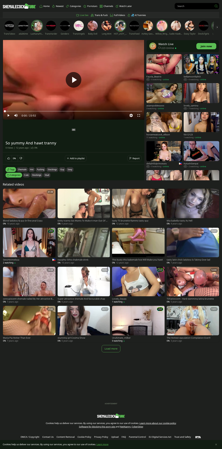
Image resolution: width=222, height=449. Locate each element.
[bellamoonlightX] (201, 67)
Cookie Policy (84, 436)
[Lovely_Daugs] (138, 285)
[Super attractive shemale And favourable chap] (84, 285)
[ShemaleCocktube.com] (19, 6)
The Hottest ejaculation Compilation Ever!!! (188, 338)
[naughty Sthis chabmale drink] (84, 246)
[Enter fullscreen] (138, 115)
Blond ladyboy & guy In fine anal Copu (22, 221)
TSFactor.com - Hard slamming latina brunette (190, 299)
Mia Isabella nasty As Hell (179, 221)
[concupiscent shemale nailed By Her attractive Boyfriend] (29, 285)
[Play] (73, 80)
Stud (47, 175)
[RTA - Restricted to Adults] (198, 437)
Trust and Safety (182, 436)
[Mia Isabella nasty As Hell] (193, 207)
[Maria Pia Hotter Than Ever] (29, 324)
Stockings (36, 175)
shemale (22, 169)
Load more (111, 348)
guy (62, 169)
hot (31, 169)
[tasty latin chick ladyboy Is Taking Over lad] (193, 246)
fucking (40, 169)
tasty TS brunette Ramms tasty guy (130, 221)
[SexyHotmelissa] (29, 246)
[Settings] (131, 115)
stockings (52, 169)
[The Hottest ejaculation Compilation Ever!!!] (193, 324)
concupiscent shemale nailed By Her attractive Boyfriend (28, 299)
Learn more (102, 444)
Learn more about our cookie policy (157, 423)
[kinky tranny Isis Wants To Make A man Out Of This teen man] (84, 207)
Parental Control (137, 436)
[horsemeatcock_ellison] (164, 125)
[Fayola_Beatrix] (164, 67)
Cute (26, 175)
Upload (115, 436)
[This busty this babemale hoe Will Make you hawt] (138, 246)
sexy (70, 169)
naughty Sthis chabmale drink (73, 260)
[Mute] (15, 115)
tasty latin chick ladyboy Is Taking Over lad (188, 260)
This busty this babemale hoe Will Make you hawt (137, 260)
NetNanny (125, 426)
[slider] (73, 111)
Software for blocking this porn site (97, 426)
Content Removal (66, 436)
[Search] (216, 6)
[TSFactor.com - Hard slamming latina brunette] (193, 285)
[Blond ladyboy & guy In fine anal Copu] (29, 207)
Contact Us (48, 436)
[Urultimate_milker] (138, 324)
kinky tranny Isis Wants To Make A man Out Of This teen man (83, 221)
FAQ (124, 436)
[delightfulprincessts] (164, 154)
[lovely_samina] (201, 96)
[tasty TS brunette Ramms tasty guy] (138, 207)
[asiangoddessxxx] (164, 96)
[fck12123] (201, 125)
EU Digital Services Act (160, 436)
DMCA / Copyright (30, 436)
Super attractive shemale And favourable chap (81, 299)
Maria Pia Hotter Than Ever (17, 338)
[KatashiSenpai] (201, 154)
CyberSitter (137, 426)
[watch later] (7, 193)
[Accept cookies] (216, 444)
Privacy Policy (101, 436)
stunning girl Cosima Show (71, 338)
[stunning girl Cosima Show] (84, 324)
